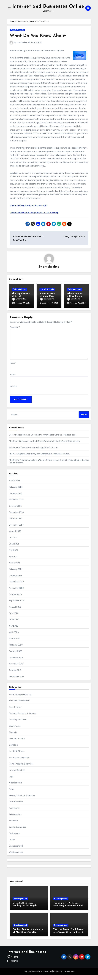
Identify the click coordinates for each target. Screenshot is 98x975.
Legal (11, 776)
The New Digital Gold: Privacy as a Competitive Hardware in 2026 (39, 454)
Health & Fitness (16, 751)
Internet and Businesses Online (48, 6)
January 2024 (15, 518)
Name (13, 363)
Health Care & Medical (19, 757)
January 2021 (15, 575)
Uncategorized (16, 846)
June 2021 (14, 544)
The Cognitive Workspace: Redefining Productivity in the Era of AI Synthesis (44, 441)
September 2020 (16, 601)
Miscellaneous (15, 783)
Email (13, 374)
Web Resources (16, 852)
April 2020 (14, 632)
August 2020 (15, 607)
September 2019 (16, 676)
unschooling (22, 42)
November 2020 (16, 588)
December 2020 (16, 582)
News (11, 789)
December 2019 (16, 657)
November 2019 (16, 664)
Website (13, 386)
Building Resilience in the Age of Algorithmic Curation (34, 447)
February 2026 (16, 487)
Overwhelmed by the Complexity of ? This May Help (34, 212)
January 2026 (15, 493)
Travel (12, 839)
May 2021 (13, 550)
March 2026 (14, 481)
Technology (14, 833)
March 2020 (14, 638)
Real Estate (14, 808)
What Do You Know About (38, 36)
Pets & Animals (17, 30)
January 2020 (15, 651)
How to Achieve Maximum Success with (28, 205)
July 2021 (13, 537)
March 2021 (14, 563)
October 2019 (15, 670)
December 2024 (16, 512)
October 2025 (15, 506)
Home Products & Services (21, 764)
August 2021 (15, 531)
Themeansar (68, 971)
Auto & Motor (15, 707)
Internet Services (17, 770)
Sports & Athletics (17, 827)
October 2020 (15, 594)
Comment (15, 327)
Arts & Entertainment (19, 701)
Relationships (15, 814)
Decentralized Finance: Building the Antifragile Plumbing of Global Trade (42, 435)
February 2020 (16, 645)
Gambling (13, 745)
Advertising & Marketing (20, 694)
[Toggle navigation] (9, 8)
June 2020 (14, 619)
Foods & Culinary (17, 738)
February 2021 (15, 569)
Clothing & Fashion (18, 720)
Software (13, 821)
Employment (15, 726)
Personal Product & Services (22, 795)
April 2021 (13, 556)
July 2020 (14, 613)
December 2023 (16, 525)
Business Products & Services (23, 713)
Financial (13, 732)
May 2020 (13, 626)
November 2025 (16, 500)
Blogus (56, 971)
